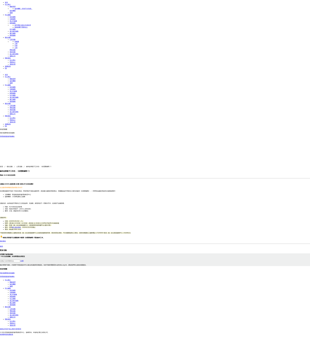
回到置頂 (18, 329)
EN (6, 68)
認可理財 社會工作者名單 (23, 25)
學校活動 (13, 50)
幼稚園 (17, 41)
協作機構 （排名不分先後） (23, 8)
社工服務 (13, 29)
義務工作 (13, 56)
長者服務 (13, 35)
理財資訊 (8, 58)
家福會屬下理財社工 (21, 27)
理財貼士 (13, 62)
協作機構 (13, 11)
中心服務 (8, 15)
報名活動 (8, 37)
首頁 (6, 2)
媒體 (11, 13)
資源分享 (13, 64)
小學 (16, 43)
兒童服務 (13, 19)
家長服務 (13, 23)
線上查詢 (12, 329)
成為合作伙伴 (4, 329)
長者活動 (13, 52)
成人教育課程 (14, 54)
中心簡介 (8, 4)
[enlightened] (1, 236)
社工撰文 (13, 60)
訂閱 (22, 261)
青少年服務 (13, 21)
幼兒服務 (13, 17)
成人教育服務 (14, 31)
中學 (16, 46)
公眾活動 (13, 39)
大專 (16, 48)
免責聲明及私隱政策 (6, 334)
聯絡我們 (13, 6)
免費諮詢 (8, 66)
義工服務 (13, 33)
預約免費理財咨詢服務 (7, 273)
